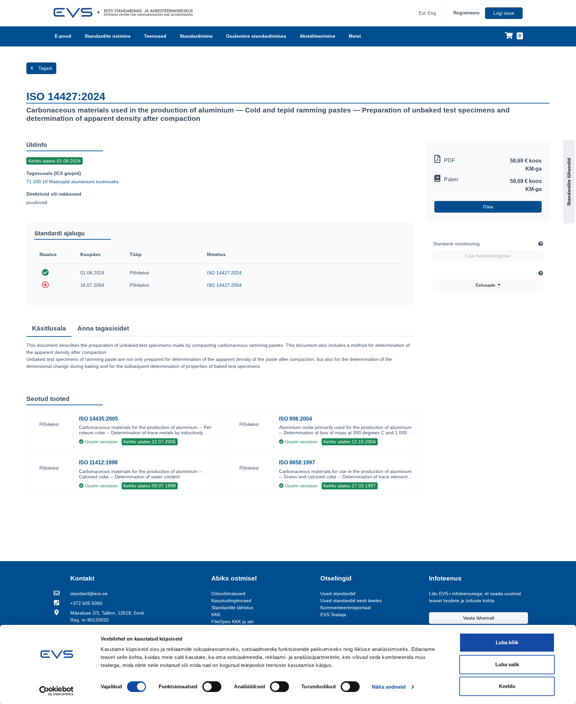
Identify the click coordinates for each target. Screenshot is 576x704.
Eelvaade (486, 285)
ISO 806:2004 (295, 419)
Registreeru (466, 12)
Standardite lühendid (569, 182)
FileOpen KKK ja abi (232, 621)
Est (422, 13)
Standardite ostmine (108, 36)
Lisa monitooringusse (488, 255)
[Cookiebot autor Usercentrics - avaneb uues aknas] (56, 691)
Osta (488, 206)
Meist (355, 36)
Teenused (155, 36)
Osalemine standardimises (256, 36)
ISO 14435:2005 (98, 419)
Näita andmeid (389, 687)
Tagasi (45, 68)
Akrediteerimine (317, 36)
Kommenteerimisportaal (345, 607)
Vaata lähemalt (478, 618)
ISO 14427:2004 (224, 285)
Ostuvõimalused (228, 593)
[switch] (211, 686)
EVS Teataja (333, 614)
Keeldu (507, 686)
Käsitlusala (49, 328)
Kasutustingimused (231, 600)
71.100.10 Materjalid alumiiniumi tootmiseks (72, 181)
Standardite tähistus (232, 607)
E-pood (63, 36)
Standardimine (196, 36)
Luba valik (507, 664)
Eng (432, 13)
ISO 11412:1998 (98, 462)
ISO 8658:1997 (297, 462)
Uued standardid (337, 593)
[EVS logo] (125, 13)
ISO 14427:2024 (224, 272)
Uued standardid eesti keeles (351, 600)
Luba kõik (507, 642)
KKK (215, 614)
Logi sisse (503, 13)
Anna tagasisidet (103, 328)
